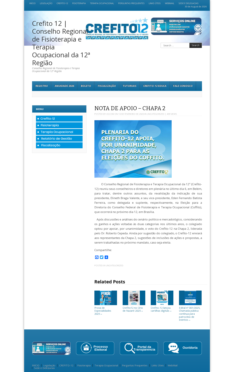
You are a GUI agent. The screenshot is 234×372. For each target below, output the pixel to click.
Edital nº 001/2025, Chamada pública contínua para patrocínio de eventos (189, 313)
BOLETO (86, 85)
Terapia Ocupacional (102, 3)
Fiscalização (107, 85)
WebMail (169, 3)
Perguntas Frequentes (131, 3)
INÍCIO (32, 3)
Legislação (46, 3)
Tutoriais (129, 85)
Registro (41, 85)
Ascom (110, 114)
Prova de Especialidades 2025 (102, 310)
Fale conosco (183, 85)
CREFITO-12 (62, 3)
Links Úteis (155, 3)
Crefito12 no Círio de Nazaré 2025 (133, 309)
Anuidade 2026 (64, 85)
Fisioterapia (79, 3)
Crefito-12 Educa (154, 85)
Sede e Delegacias (188, 3)
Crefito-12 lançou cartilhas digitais (161, 309)
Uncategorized (155, 114)
